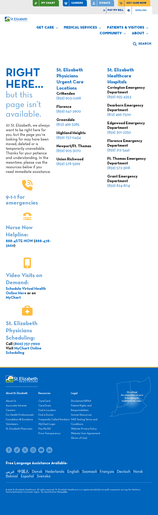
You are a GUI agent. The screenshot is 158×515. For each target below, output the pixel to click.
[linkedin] (49, 450)
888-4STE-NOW (19, 241)
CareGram (44, 405)
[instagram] (33, 450)
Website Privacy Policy (84, 428)
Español (27, 476)
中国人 (23, 472)
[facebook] (9, 450)
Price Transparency (49, 433)
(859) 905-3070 (68, 151)
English (73, 472)
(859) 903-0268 (68, 98)
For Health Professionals (20, 415)
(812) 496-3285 (67, 124)
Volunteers (12, 424)
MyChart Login (46, 424)
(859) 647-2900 (68, 111)
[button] (142, 44)
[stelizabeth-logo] (16, 18)
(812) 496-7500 (119, 115)
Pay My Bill (44, 428)
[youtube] (41, 450)
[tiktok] (17, 450)
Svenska (43, 476)
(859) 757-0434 (68, 138)
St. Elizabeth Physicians (19, 428)
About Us (11, 401)
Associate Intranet (16, 405)
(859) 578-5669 (68, 164)
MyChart (13, 297)
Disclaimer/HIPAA (81, 401)
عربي (10, 472)
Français (107, 472)
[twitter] (25, 450)
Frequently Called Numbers (54, 419)
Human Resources (81, 415)
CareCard (44, 401)
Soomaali (89, 472)
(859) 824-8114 (118, 186)
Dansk (37, 472)
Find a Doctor (46, 415)
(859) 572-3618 (118, 168)
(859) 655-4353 (119, 97)
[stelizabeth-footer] (22, 377)
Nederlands (54, 472)
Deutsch (123, 472)
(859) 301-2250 (119, 132)
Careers (10, 410)
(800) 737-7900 (26, 344)
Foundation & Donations (19, 419)
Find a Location (47, 410)
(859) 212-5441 (118, 150)
